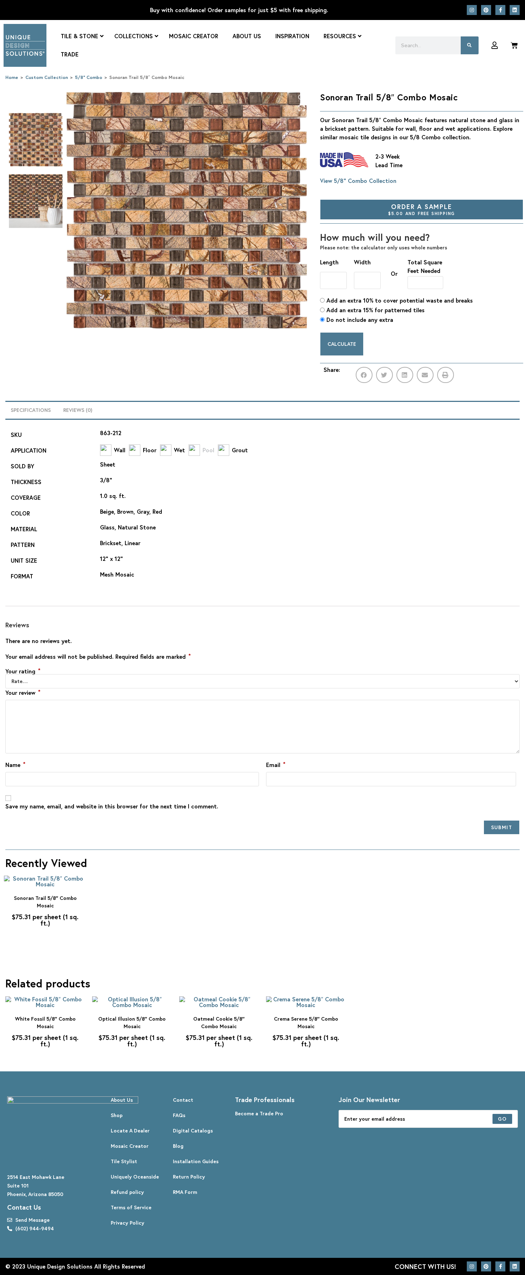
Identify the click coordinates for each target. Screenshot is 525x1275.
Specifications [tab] (31, 410)
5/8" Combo (88, 77)
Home (11, 77)
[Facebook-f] (500, 10)
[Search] (470, 45)
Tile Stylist (124, 1161)
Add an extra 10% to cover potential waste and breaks (399, 300)
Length (329, 262)
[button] (364, 375)
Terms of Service (131, 1207)
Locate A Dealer (130, 1130)
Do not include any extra (359, 319)
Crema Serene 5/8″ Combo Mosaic (306, 1022)
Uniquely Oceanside (135, 1176)
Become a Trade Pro (259, 1113)
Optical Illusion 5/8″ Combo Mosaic (132, 1022)
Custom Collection (46, 77)
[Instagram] (472, 10)
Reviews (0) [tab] (77, 410)
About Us (122, 1099)
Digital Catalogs (193, 1130)
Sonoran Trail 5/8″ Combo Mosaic (45, 902)
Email (275, 764)
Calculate (342, 343)
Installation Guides (196, 1161)
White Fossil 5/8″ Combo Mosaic (45, 1022)
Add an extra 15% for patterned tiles (375, 310)
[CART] (514, 45)
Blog (178, 1145)
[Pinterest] (486, 10)
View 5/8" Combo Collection (358, 180)
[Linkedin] (515, 10)
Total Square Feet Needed (425, 266)
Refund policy (127, 1192)
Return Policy (189, 1176)
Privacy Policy (127, 1222)
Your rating (22, 671)
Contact (183, 1099)
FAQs (179, 1115)
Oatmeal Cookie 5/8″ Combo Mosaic (219, 1022)
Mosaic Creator (130, 1145)
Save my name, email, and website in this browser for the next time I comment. (111, 806)
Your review (22, 692)
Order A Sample (421, 209)
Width (362, 262)
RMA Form (185, 1192)
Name (15, 764)
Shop (116, 1115)
